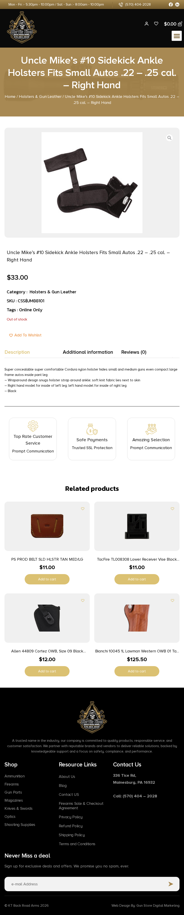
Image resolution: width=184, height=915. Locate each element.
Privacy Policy (71, 816)
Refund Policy (70, 825)
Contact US (69, 794)
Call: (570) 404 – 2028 (135, 796)
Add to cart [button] (47, 579)
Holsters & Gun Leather (40, 96)
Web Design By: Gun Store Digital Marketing (146, 905)
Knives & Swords (18, 808)
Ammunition (14, 776)
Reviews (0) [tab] (133, 352)
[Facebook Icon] (171, 4)
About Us (67, 776)
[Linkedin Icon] (177, 4)
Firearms (11, 784)
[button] (177, 36)
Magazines (13, 800)
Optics (9, 816)
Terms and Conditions (77, 843)
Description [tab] (17, 352)
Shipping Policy (72, 834)
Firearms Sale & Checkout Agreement (81, 805)
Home (10, 96)
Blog (63, 785)
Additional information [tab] (88, 352)
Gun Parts (13, 792)
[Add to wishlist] (83, 509)
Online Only (30, 309)
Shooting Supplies (19, 824)
